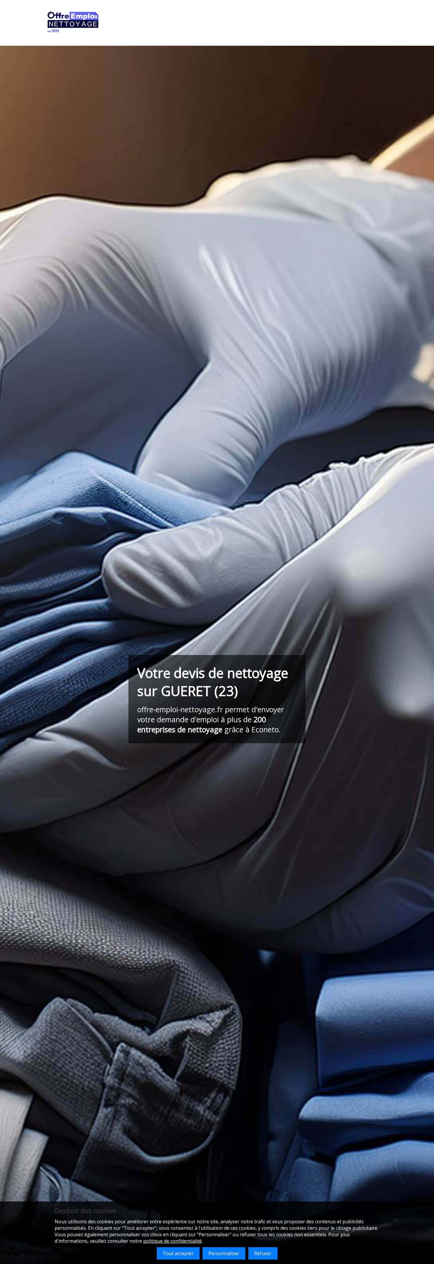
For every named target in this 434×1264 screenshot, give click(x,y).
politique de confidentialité (172, 1241)
